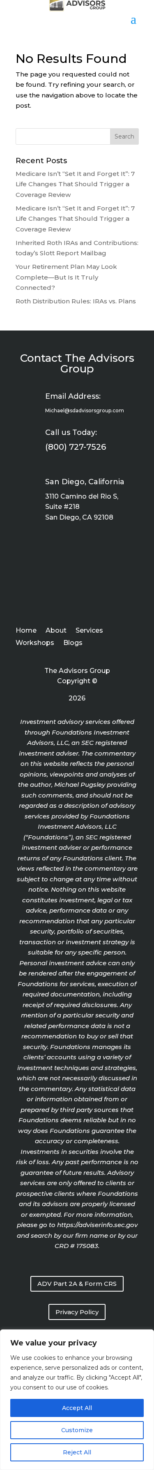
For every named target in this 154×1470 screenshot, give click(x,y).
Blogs (73, 643)
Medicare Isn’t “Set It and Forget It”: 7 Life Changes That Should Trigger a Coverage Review (75, 184)
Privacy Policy (77, 1312)
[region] (77, 1399)
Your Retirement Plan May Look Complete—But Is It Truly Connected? (66, 277)
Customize (77, 1430)
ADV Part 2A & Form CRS (77, 1283)
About (56, 631)
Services (89, 631)
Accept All (77, 1408)
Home (26, 631)
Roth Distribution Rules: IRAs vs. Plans (76, 301)
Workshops (35, 643)
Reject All (77, 1452)
